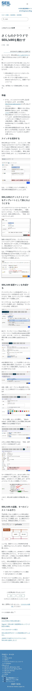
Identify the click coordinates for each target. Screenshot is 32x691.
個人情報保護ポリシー (12, 678)
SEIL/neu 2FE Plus (9, 670)
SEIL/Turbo (7, 672)
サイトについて (10, 681)
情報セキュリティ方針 (12, 679)
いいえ (20, 595)
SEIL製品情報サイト (26, 8)
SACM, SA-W (8, 658)
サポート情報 (5, 15)
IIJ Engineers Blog (26, 11)
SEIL (5, 656)
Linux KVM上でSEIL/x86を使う (11, 621)
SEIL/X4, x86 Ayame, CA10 (12, 667)
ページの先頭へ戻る (8, 612)
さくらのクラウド (23, 55)
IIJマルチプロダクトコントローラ (13, 661)
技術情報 (12, 15)
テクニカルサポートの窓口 (10, 629)
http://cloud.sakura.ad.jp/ (13, 104)
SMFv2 (6, 659)
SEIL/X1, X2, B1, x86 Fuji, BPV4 (13, 669)
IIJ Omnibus (7, 663)
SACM (6, 674)
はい (11, 595)
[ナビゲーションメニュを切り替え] (27, 4)
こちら (7, 112)
